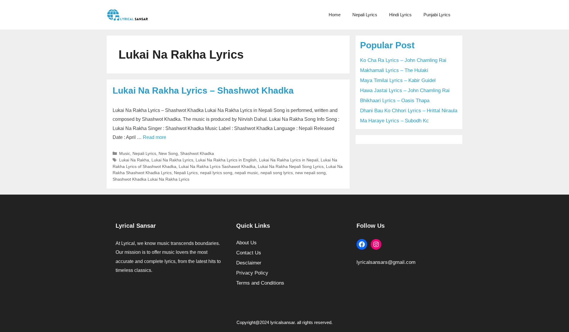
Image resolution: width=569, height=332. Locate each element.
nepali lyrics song (216, 172)
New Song (168, 153)
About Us (246, 243)
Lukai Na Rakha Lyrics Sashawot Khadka (217, 166)
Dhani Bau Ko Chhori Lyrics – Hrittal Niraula (408, 110)
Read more (154, 137)
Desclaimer (248, 263)
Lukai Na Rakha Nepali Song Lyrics (291, 166)
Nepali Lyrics (364, 14)
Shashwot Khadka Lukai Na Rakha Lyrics (151, 179)
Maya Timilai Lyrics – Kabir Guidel (398, 80)
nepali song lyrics (276, 172)
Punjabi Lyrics (436, 14)
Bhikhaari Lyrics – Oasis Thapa (394, 100)
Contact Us (248, 253)
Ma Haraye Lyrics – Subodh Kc (394, 121)
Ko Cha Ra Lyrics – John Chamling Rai (403, 60)
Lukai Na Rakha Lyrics (172, 160)
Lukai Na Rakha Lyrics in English (226, 160)
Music (124, 153)
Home (335, 14)
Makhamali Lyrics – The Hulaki (394, 70)
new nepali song (310, 172)
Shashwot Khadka (197, 153)
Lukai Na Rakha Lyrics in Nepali (288, 160)
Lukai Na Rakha (134, 160)
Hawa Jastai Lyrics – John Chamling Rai (405, 90)
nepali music (246, 172)
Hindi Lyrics (400, 14)
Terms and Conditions (260, 283)
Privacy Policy (252, 273)
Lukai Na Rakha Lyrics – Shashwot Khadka (203, 90)
